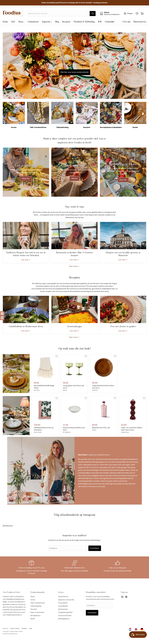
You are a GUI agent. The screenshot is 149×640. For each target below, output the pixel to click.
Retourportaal (63, 609)
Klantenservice (140, 22)
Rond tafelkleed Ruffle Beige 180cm (44, 386)
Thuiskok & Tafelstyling (84, 22)
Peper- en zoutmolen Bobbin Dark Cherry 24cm (131, 428)
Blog (57, 22)
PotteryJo (95, 390)
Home (5, 22)
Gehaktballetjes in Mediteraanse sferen (26, 326)
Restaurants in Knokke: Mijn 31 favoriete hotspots (74, 254)
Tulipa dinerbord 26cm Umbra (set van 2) (103, 386)
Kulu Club (36, 390)
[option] (137, 629)
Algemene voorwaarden (66, 600)
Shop (20, 22)
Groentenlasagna (74, 326)
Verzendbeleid (63, 606)
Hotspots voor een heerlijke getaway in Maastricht (123, 254)
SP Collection (66, 432)
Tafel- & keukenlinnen (37, 603)
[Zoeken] (93, 13)
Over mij (126, 22)
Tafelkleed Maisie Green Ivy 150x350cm (43, 428)
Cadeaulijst (109, 22)
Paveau (65, 390)
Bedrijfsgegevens (64, 619)
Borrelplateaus (35, 615)
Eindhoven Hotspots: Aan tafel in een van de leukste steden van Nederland (25, 254)
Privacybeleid (62, 603)
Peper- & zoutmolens (37, 612)
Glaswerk (33, 609)
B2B (99, 22)
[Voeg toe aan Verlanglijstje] (56, 356)
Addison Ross (125, 432)
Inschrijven (94, 548)
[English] (137, 629)
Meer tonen (73, 266)
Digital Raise (13, 634)
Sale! (13, 22)
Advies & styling (14, 628)
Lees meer (25, 260)
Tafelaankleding (35, 606)
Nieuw (32, 596)
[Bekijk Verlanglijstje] (137, 13)
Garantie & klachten (65, 615)
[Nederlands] (131, 629)
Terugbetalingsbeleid (65, 612)
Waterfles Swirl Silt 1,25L (101, 427)
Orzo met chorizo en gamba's (123, 326)
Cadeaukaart (33, 22)
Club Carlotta (37, 432)
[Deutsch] (142, 629)
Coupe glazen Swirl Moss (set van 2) (73, 386)
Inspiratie (46, 22)
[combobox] (131, 629)
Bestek (32, 619)
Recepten (66, 22)
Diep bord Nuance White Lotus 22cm (74, 428)
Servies (32, 600)
